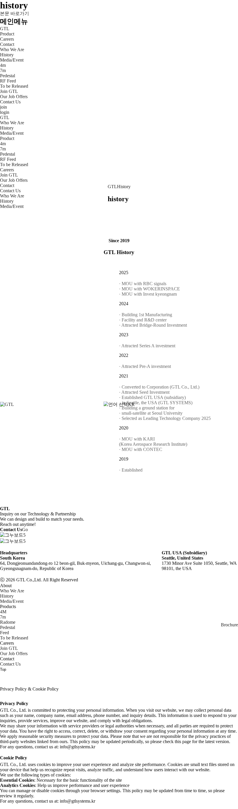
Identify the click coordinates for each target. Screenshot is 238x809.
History (124, 186)
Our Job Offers (14, 653)
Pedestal (7, 627)
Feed (4, 632)
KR (131, 404)
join (3, 107)
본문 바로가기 (14, 13)
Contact (7, 44)
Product (7, 33)
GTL (4, 28)
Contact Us (10, 663)
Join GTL (9, 648)
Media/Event (12, 206)
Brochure (229, 624)
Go (25, 529)
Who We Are (12, 195)
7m (3, 616)
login (4, 112)
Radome (7, 622)
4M (3, 611)
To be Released (14, 637)
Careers (7, 39)
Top (3, 669)
